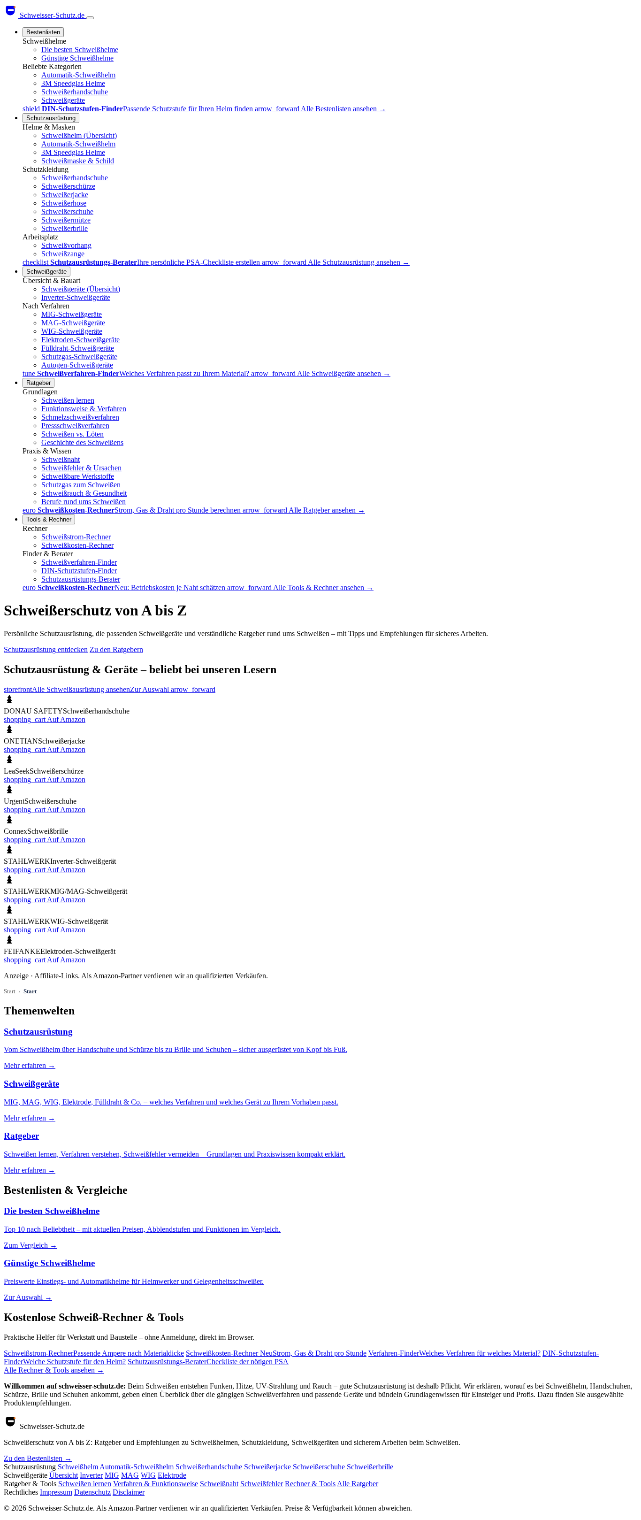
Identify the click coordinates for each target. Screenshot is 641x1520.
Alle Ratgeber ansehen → (327, 510)
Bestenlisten (43, 32)
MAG (130, 1475)
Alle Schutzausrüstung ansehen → (359, 262)
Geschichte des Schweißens (82, 442)
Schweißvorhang (66, 245)
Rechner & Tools (310, 1484)
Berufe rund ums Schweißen (83, 502)
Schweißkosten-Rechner (77, 545)
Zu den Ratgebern (116, 649)
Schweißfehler (261, 1484)
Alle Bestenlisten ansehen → (343, 109)
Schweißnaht (60, 459)
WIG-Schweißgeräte (71, 331)
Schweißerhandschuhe (74, 92)
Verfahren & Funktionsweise (155, 1484)
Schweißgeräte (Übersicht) (80, 289)
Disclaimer (129, 1492)
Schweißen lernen (67, 400)
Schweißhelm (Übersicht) (79, 135)
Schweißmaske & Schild (77, 161)
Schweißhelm (78, 1467)
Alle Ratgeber (357, 1484)
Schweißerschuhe (67, 211)
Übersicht (63, 1475)
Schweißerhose (63, 203)
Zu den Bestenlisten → (38, 1458)
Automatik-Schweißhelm (78, 75)
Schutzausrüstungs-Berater (80, 579)
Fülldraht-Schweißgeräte (77, 348)
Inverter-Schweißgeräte (75, 297)
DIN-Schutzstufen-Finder (79, 571)
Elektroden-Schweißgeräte (80, 340)
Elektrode (172, 1475)
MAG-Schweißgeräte (73, 323)
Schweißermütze (66, 220)
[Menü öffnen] (90, 17)
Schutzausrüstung (51, 118)
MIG (112, 1475)
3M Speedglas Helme (73, 83)
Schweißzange (62, 254)
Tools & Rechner (48, 519)
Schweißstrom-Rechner (76, 537)
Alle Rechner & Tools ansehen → (54, 1370)
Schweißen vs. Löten (72, 434)
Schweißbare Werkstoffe (77, 476)
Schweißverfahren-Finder (79, 562)
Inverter (91, 1475)
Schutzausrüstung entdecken (46, 649)
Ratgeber (38, 382)
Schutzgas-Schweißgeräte (79, 357)
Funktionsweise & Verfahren (83, 409)
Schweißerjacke (64, 195)
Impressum (56, 1492)
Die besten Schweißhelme (79, 50)
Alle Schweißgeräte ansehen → (343, 373)
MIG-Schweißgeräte (71, 314)
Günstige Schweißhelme (77, 58)
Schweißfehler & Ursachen (81, 468)
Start (9, 991)
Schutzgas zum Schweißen (81, 485)
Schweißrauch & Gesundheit (84, 493)
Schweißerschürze (68, 186)
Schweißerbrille (64, 228)
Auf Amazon (44, 719)
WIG (148, 1475)
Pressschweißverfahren (75, 426)
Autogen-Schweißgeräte (77, 365)
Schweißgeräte (63, 100)
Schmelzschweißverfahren (80, 417)
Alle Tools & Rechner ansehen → (323, 587)
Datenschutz (92, 1492)
